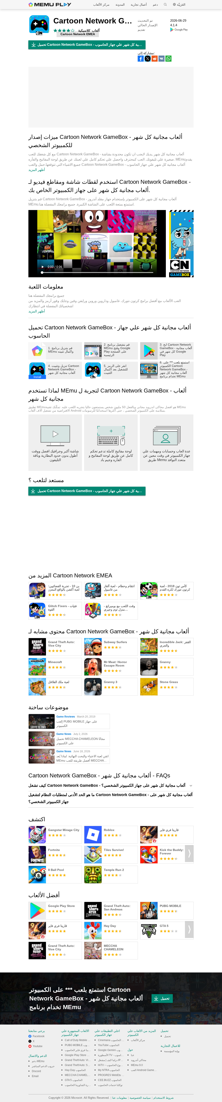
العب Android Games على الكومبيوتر (151, 1070)
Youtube (37, 1046)
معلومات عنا (119, 1097)
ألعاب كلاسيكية (89, 30)
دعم (155, 4)
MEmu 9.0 (137, 1065)
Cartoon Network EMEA (77, 34)
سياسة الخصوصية (140, 1097)
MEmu (49, 4)
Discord (36, 1071)
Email (35, 1076)
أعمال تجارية (139, 4)
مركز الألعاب (101, 4)
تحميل (165, 998)
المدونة (120, 4)
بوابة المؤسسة (172, 1051)
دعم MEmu (38, 1061)
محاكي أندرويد (138, 1060)
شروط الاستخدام (163, 1097)
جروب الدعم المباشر (43, 1066)
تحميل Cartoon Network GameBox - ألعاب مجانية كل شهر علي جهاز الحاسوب (91, 44)
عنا (132, 1055)
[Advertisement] (111, 97)
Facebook (38, 1036)
